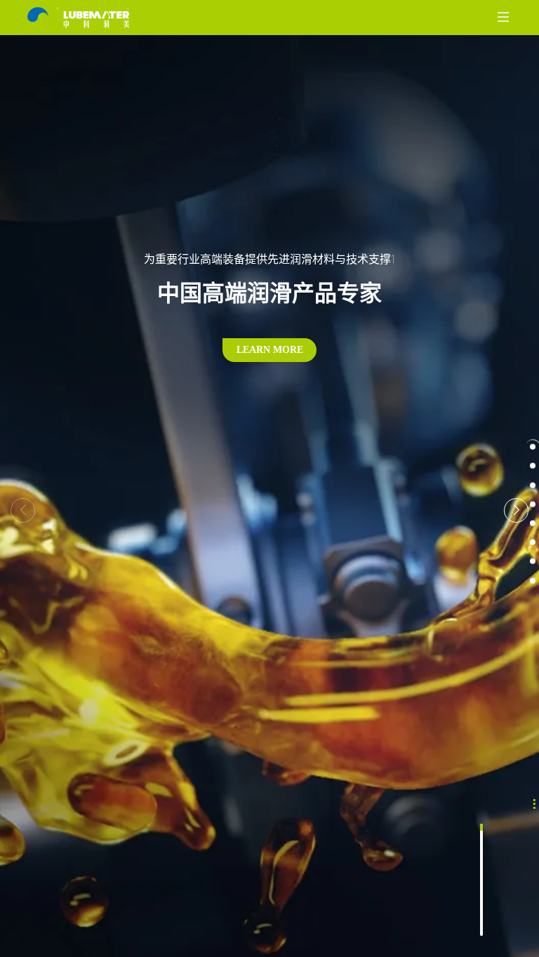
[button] (516, 510)
